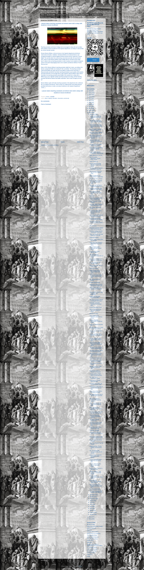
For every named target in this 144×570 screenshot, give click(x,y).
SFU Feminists (93, 225)
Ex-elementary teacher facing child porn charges (96, 219)
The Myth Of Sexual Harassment (94, 420)
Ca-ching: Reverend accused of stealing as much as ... (95, 416)
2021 (90, 100)
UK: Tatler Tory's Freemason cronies (95, 378)
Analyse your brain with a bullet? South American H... (96, 335)
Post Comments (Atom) (52, 145)
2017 (90, 108)
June (91, 504)
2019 (90, 104)
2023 (90, 96)
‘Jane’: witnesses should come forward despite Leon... (95, 404)
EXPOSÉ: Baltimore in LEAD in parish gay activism (96, 328)
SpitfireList (89, 542)
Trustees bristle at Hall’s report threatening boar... (96, 374)
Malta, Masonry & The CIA (96, 155)
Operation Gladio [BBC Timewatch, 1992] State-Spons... (96, 344)
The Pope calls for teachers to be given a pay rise (96, 168)
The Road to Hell (64, 17)
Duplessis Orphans (94, 237)
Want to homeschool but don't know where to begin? (95, 310)
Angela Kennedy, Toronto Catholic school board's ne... (96, 447)
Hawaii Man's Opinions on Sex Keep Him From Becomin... (96, 137)
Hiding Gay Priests (94, 268)
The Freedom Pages (92, 550)
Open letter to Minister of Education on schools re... (96, 259)
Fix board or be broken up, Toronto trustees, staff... (96, 384)
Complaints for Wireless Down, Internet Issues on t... (96, 433)
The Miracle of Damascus (96, 358)
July (91, 502)
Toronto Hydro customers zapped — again (96, 130)
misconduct (60, 98)
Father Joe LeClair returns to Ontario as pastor (96, 392)
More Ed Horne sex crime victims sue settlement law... (96, 355)
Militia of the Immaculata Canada (95, 526)
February (92, 512)
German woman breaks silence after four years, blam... (96, 339)
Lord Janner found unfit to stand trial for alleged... (96, 360)
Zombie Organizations (95, 282)
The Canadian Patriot (92, 535)
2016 (90, 110)
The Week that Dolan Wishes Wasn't (95, 252)
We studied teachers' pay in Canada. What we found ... (96, 395)
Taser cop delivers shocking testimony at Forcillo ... (96, 235)
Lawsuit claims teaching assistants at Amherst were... (95, 117)
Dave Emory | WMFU (83, 14)
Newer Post (44, 142)
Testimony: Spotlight (94, 430)
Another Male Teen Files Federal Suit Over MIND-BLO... (96, 126)
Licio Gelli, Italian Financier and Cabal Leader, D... (96, 205)
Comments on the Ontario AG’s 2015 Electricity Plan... (96, 424)
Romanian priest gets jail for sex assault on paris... (96, 351)
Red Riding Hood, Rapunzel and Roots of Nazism (96, 215)
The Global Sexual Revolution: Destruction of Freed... (96, 256)
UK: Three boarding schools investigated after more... (96, 300)
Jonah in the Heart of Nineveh (56, 6)
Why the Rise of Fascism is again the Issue (96, 469)
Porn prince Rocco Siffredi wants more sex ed (96, 133)
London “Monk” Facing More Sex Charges (96, 240)
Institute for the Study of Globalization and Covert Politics (94, 545)
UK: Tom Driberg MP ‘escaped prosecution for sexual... (96, 452)
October (92, 496)
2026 (90, 90)
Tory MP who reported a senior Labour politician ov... (96, 121)
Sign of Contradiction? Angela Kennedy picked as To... (96, 486)
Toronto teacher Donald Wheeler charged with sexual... (95, 165)
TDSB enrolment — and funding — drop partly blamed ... (95, 472)
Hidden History (72, 14)
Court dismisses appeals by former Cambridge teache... (96, 149)
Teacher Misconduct (46, 17)
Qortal (88, 556)
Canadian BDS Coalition (92, 531)
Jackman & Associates (92, 549)
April (91, 508)
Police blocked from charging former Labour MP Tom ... (96, 409)
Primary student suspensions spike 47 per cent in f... (96, 477)
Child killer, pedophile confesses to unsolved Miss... (95, 304)
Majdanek (89, 530)
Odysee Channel (62, 14)
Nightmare (92, 195)
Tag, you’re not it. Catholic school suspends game (96, 348)
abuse (46, 98)
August (91, 500)
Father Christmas (94, 161)
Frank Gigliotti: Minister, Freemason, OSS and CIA (96, 153)
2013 (90, 518)
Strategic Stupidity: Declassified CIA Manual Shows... (96, 321)
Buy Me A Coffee (51, 14)
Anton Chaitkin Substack (93, 537)
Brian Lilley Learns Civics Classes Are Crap (95, 428)
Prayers (55, 17)
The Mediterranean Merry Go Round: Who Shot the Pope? (95, 24)
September (92, 498)
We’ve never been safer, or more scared (96, 266)
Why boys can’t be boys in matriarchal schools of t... (96, 186)
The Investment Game (95, 489)
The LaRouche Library (92, 538)
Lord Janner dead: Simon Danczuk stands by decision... (96, 212)
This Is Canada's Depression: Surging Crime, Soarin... (95, 158)
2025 (90, 92)
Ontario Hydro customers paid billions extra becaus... (95, 456)
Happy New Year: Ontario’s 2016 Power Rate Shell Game (96, 244)
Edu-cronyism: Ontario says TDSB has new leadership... (96, 293)
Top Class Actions (91, 552)
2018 (90, 106)
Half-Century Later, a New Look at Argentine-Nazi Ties (96, 276)
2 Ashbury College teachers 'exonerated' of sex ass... (96, 231)
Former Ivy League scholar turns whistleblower (96, 198)
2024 (90, 94)
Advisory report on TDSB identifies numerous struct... (95, 367)
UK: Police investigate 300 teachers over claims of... (96, 492)
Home (42, 14)
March (91, 510)
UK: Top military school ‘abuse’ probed (95, 263)
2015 (90, 112)
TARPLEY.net (90, 540)
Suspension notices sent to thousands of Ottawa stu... (96, 285)
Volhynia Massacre (91, 528)
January (92, 514)
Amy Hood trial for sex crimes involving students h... (96, 222)
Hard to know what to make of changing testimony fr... (96, 437)
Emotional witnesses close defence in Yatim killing (96, 189)
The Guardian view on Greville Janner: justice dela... (95, 193)
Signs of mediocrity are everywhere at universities (96, 176)
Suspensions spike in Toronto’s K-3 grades (95, 371)
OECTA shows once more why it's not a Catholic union (96, 172)
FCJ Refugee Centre (92, 547)
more (43, 87)
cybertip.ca (89, 554)
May (91, 506)
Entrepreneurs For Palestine (93, 533)
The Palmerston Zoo (97, 14)
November (92, 494)
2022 (90, 98)
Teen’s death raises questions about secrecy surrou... (96, 317)
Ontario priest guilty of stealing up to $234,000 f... (96, 289)
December (92, 114)
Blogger (80, 566)
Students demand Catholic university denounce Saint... (96, 182)
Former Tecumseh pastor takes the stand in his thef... (96, 460)
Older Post (80, 142)
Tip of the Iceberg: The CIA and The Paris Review (96, 412)
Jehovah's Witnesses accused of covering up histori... (96, 141)
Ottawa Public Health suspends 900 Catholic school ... (95, 248)
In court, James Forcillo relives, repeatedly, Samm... (95, 465)
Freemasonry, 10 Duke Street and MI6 (95, 381)
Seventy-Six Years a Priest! (96, 178)
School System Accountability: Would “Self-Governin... (95, 481)
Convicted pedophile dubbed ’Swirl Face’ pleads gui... (96, 228)
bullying (50, 98)
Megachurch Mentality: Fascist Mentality (95, 297)
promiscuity (66, 98)
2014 (90, 517)
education (54, 98)
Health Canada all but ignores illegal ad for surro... (95, 271)
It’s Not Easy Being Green (96, 307)
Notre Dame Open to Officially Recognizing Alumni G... (95, 400)
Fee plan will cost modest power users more (96, 145)
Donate (95, 59)
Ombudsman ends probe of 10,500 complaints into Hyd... (96, 388)
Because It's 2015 (94, 313)
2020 (90, 102)
